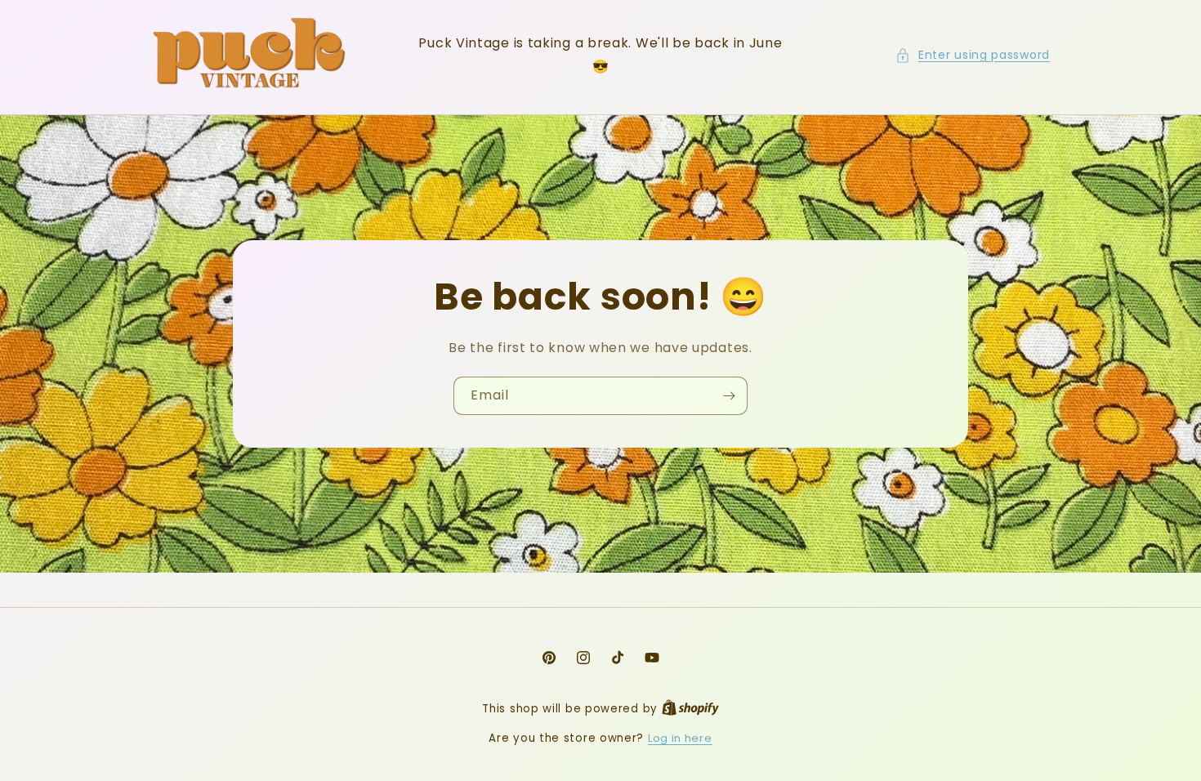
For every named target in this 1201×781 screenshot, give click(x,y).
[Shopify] (690, 708)
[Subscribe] (729, 396)
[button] (972, 55)
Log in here (680, 738)
